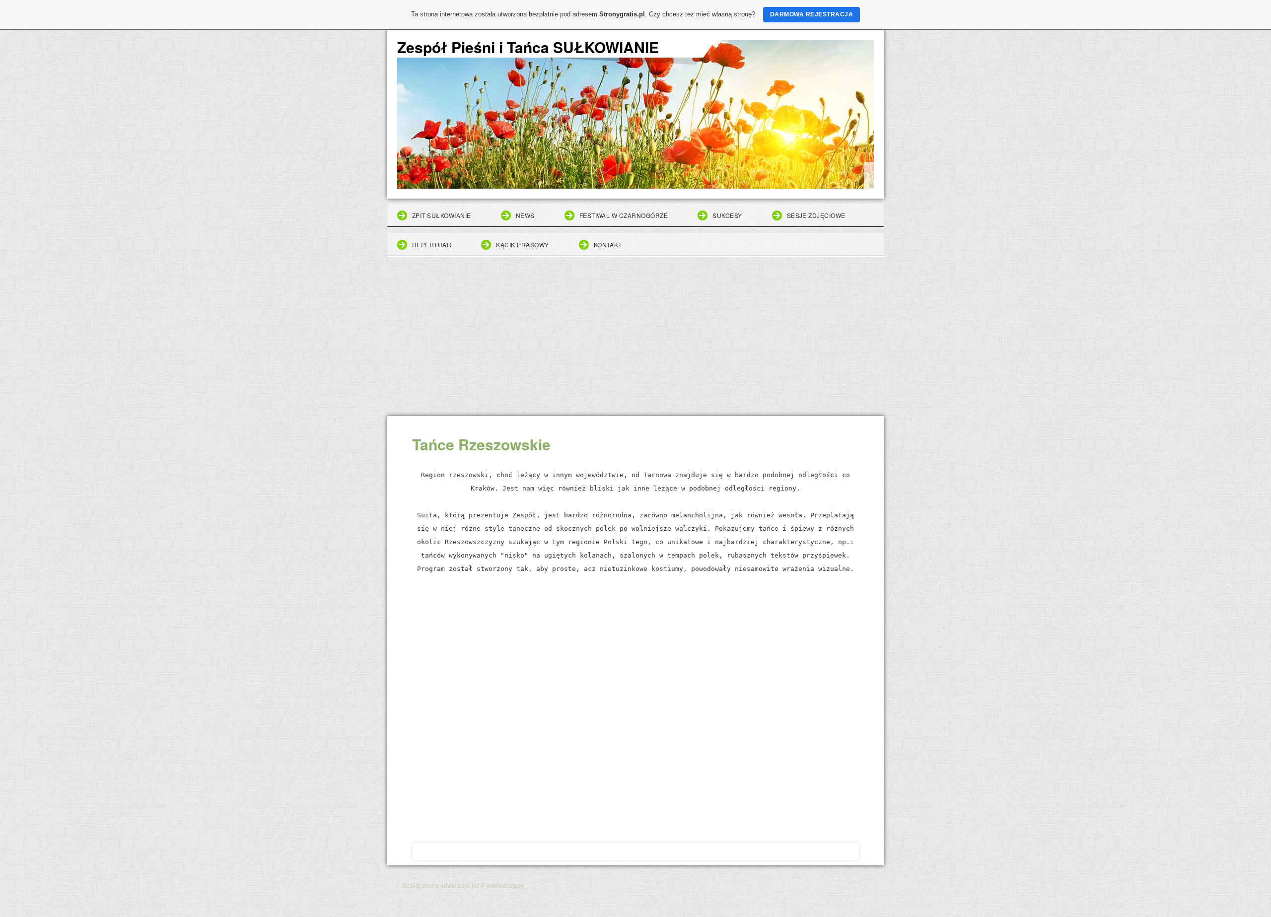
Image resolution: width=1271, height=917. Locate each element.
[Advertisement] (635, 341)
